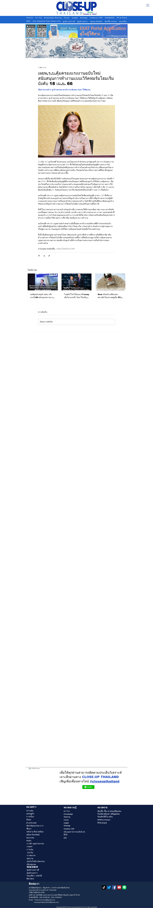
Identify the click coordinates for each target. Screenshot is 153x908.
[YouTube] (119, 887)
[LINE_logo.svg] (124, 887)
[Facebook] (114, 887)
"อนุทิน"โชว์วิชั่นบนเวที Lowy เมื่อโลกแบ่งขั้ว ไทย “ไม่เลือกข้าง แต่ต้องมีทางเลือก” (76, 296)
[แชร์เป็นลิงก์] (49, 256)
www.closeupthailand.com (76, 907)
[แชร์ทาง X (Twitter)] (44, 256)
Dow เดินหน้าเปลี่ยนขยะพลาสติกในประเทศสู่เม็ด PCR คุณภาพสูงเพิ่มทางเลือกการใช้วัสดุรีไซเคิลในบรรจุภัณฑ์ (110, 296)
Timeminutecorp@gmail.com (44, 900)
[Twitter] (109, 887)
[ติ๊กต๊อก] (104, 887)
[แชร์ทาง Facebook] (39, 256)
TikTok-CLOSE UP (32, 867)
